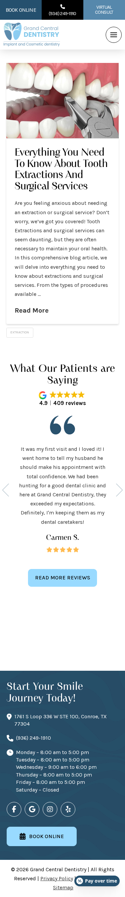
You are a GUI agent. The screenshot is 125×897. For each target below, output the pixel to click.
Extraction (19, 332)
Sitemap (63, 887)
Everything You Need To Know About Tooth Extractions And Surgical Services (61, 169)
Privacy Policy (56, 878)
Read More (32, 310)
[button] (114, 35)
